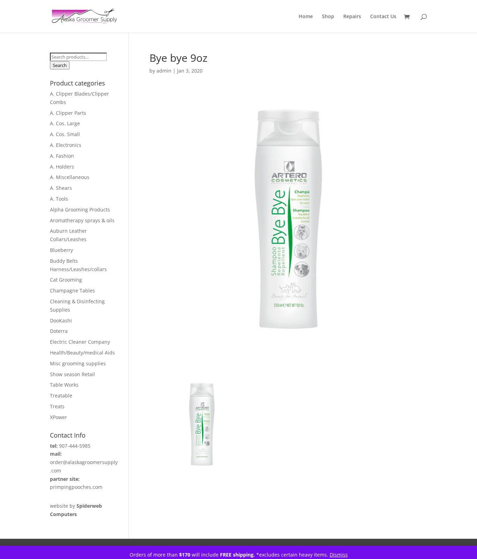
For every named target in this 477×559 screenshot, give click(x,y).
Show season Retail (72, 374)
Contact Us (383, 17)
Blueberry (61, 250)
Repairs (352, 17)
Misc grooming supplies (78, 363)
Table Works (64, 384)
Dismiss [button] (339, 554)
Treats (57, 406)
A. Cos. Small (65, 134)
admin (163, 70)
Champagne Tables (72, 290)
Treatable (61, 395)
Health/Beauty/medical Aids (82, 352)
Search (60, 65)
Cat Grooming (66, 279)
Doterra (59, 331)
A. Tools (59, 198)
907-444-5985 (74, 445)
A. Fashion (62, 155)
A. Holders (62, 166)
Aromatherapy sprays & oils (82, 220)
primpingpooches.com (76, 487)
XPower (58, 417)
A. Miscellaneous (69, 177)
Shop (328, 17)
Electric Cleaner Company (80, 341)
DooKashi (61, 320)
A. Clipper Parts (68, 113)
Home (306, 17)
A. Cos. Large (65, 123)
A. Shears (61, 188)
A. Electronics (65, 145)
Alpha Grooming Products (80, 209)
